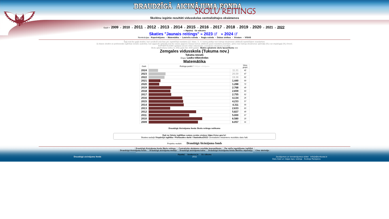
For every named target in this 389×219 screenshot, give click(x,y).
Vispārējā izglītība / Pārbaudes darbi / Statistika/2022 (181, 137)
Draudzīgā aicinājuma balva (192, 150)
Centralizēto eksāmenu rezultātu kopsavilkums (200, 148)
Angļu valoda (207, 37)
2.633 (235, 108)
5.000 (235, 115)
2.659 (235, 91)
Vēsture (238, 37)
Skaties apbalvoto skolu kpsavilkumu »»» (219, 48)
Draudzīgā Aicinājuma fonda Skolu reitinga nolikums (194, 128)
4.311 (235, 104)
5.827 (235, 111)
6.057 (235, 122)
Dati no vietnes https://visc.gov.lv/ (194, 135)
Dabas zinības (224, 37)
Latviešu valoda (190, 37)
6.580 (235, 118)
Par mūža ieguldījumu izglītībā (238, 148)
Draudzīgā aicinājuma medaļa (163, 150)
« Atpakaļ (188, 30)
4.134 (235, 98)
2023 (209, 34)
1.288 (235, 84)
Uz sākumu (200, 30)
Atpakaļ (181, 155)
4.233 (235, 101)
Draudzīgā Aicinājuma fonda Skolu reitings (156, 148)
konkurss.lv (193, 155)
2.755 (235, 94)
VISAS (248, 37)
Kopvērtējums (158, 37)
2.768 (235, 87)
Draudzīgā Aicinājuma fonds (204, 143)
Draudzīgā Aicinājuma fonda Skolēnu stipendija (230, 150)
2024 (229, 34)
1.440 (235, 80)
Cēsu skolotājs (262, 150)
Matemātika (173, 37)
